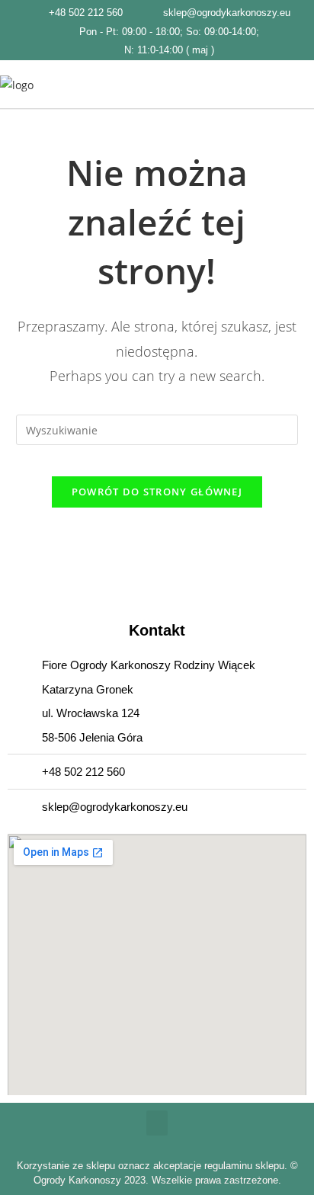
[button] (303, 84)
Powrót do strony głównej (157, 491)
